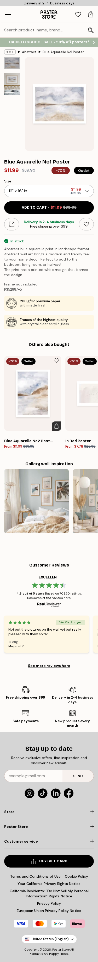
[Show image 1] (12, 63)
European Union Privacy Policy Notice (49, 910)
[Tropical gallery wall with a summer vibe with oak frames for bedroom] (36, 501)
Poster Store (61, 949)
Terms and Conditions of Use (35, 876)
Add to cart (49, 207)
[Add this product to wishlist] (86, 224)
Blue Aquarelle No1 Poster (63, 52)
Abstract (29, 52)
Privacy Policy (49, 903)
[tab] (78, 14)
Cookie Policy (76, 876)
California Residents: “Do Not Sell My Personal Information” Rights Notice (49, 893)
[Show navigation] (8, 14)
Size (7, 181)
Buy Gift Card (53, 861)
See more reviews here (49, 665)
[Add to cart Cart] (56, 426)
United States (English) (50, 939)
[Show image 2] (12, 84)
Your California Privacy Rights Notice (49, 883)
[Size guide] (11, 224)
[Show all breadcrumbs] (10, 51)
